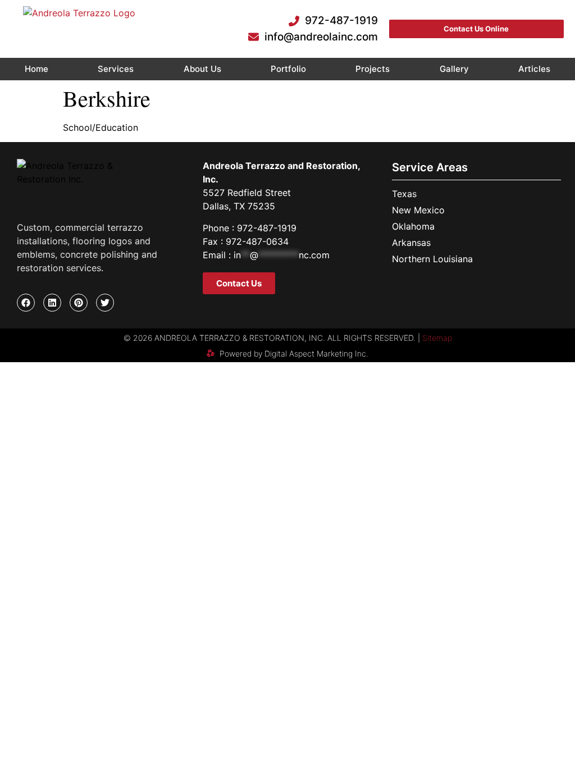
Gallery (454, 68)
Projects (372, 68)
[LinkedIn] (52, 303)
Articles (534, 68)
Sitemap (437, 338)
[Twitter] (105, 303)
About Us (202, 68)
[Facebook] (26, 303)
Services (116, 68)
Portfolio (288, 68)
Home (36, 68)
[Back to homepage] (79, 29)
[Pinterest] (79, 303)
